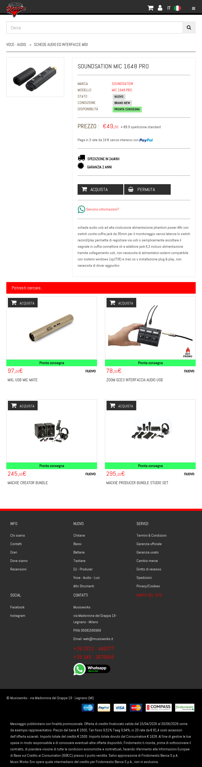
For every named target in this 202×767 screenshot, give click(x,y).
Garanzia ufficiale (149, 543)
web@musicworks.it (98, 638)
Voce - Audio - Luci (86, 577)
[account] (31, 6)
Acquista (98, 189)
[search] (189, 27)
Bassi (77, 543)
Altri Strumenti (83, 586)
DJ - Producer (83, 569)
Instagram (17, 615)
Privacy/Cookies (148, 586)
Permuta (145, 189)
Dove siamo (19, 560)
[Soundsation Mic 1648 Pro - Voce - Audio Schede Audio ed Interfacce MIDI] (35, 77)
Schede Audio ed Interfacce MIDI (61, 44)
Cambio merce (147, 560)
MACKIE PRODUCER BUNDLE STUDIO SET (137, 482)
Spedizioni (144, 577)
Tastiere (79, 560)
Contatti (16, 543)
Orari (13, 552)
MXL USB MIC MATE (23, 380)
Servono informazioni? (102, 209)
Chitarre (79, 535)
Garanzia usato (148, 552)
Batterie (79, 552)
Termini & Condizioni (151, 535)
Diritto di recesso (149, 569)
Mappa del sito (149, 595)
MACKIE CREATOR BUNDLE (28, 482)
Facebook (17, 607)
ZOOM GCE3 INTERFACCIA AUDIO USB (134, 380)
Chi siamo (17, 535)
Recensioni (18, 569)
